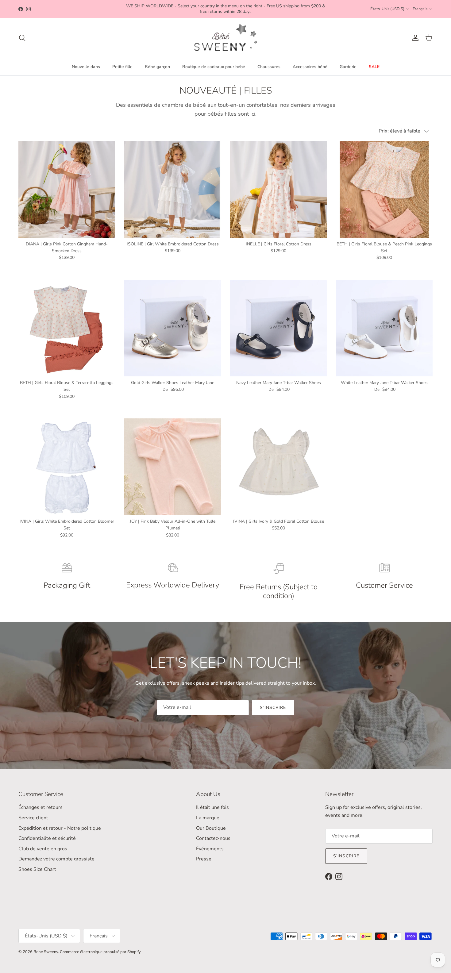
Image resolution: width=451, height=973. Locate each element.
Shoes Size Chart (37, 869)
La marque (207, 817)
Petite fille (122, 67)
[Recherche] (22, 37)
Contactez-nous (213, 838)
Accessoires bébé (310, 67)
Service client (33, 817)
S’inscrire (273, 707)
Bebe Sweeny (45, 952)
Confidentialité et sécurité (47, 838)
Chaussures (268, 67)
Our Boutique (211, 828)
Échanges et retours (40, 807)
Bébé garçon (157, 67)
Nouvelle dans (86, 67)
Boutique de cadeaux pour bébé (213, 67)
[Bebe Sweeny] (225, 38)
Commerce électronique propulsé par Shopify (100, 952)
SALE (374, 67)
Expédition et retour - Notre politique (59, 828)
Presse (203, 859)
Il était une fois (212, 807)
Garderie (348, 67)
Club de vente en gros (42, 848)
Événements (210, 848)
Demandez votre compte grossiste (56, 859)
